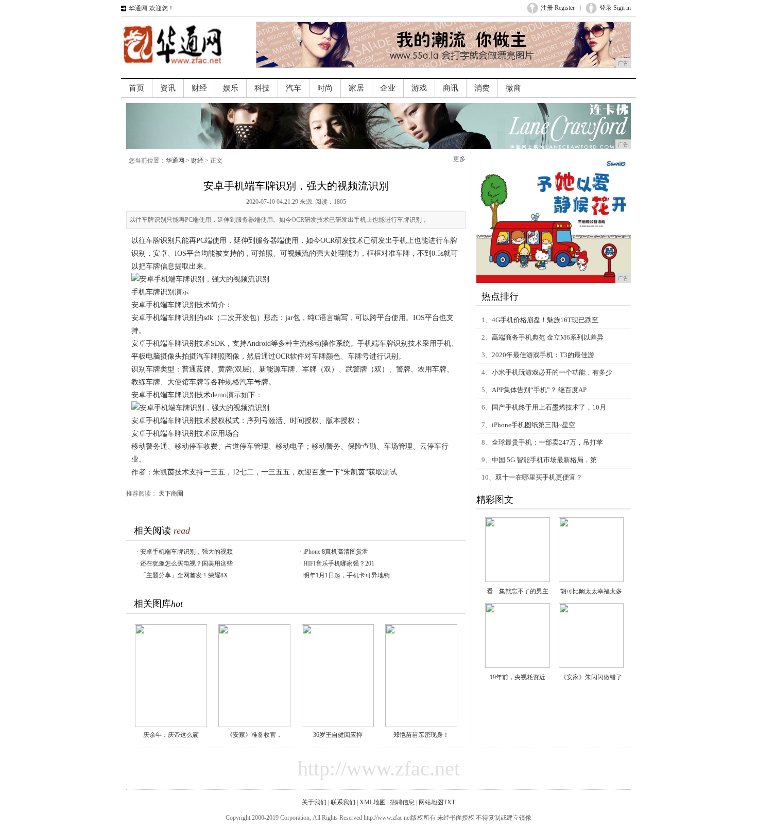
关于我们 (314, 802)
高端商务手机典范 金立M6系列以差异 (548, 337)
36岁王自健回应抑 (338, 734)
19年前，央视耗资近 (517, 677)
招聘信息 (402, 802)
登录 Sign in (615, 7)
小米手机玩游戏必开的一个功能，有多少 (552, 372)
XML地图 (372, 802)
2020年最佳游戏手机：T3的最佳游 (543, 355)
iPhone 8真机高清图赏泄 (335, 551)
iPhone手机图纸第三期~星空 (533, 425)
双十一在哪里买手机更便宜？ (538, 477)
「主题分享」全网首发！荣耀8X (184, 575)
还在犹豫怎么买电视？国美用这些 (186, 563)
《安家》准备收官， (254, 734)
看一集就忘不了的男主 (517, 591)
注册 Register (558, 7)
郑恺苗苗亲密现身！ (421, 734)
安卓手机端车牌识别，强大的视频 (186, 551)
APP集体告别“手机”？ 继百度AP (539, 390)
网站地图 (431, 802)
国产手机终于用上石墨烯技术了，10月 (549, 407)
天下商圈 (171, 493)
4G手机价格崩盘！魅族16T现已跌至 (545, 320)
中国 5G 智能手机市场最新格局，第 (544, 460)
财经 (197, 160)
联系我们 (343, 802)
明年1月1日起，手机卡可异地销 (346, 575)
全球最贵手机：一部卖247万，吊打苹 (547, 442)
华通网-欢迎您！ (151, 8)
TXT (449, 802)
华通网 (175, 160)
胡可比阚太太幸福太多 (591, 591)
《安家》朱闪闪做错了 (591, 677)
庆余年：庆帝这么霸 (171, 734)
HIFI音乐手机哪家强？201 (338, 563)
